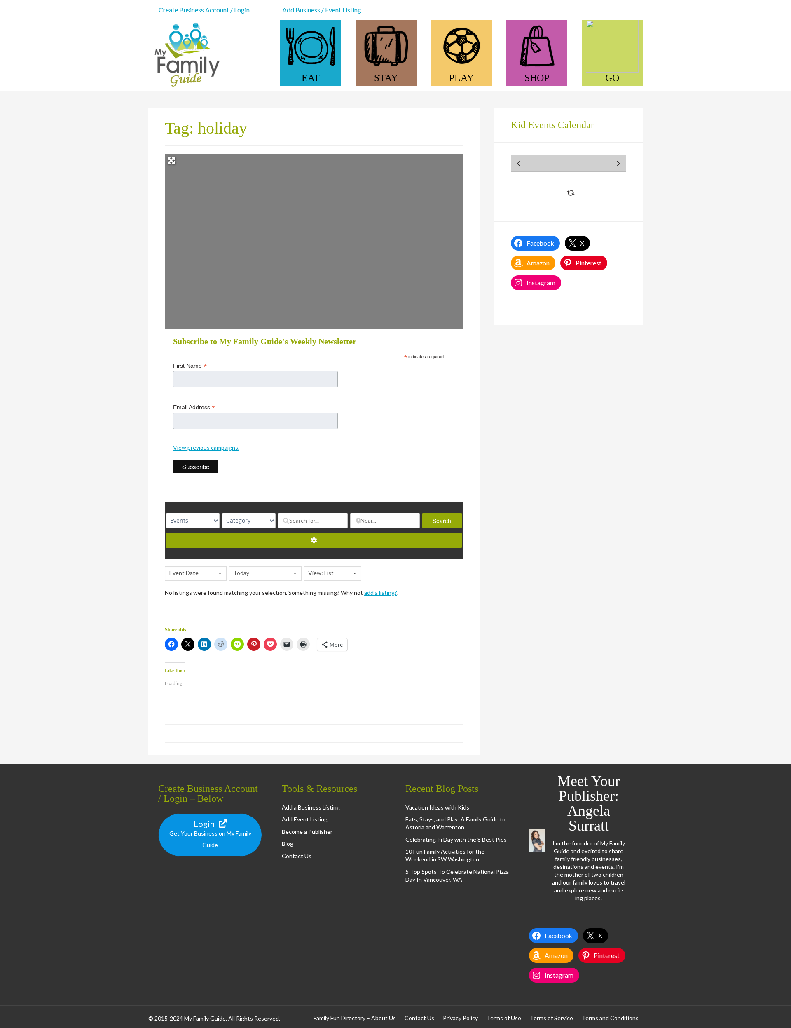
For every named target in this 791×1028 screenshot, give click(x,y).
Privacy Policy (460, 1017)
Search (447, 520)
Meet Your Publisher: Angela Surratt (588, 803)
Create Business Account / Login (204, 10)
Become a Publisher (307, 831)
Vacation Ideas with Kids (437, 807)
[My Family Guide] (185, 87)
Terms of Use (504, 1017)
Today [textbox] (241, 572)
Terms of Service (551, 1017)
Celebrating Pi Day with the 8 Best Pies (456, 839)
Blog (287, 843)
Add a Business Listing (311, 807)
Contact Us (296, 855)
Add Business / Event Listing (321, 10)
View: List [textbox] (321, 572)
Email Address (194, 407)
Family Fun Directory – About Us (355, 1017)
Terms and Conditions (610, 1017)
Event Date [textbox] (184, 572)
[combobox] (196, 573)
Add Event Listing (305, 819)
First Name (190, 366)
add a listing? (380, 592)
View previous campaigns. (206, 447)
